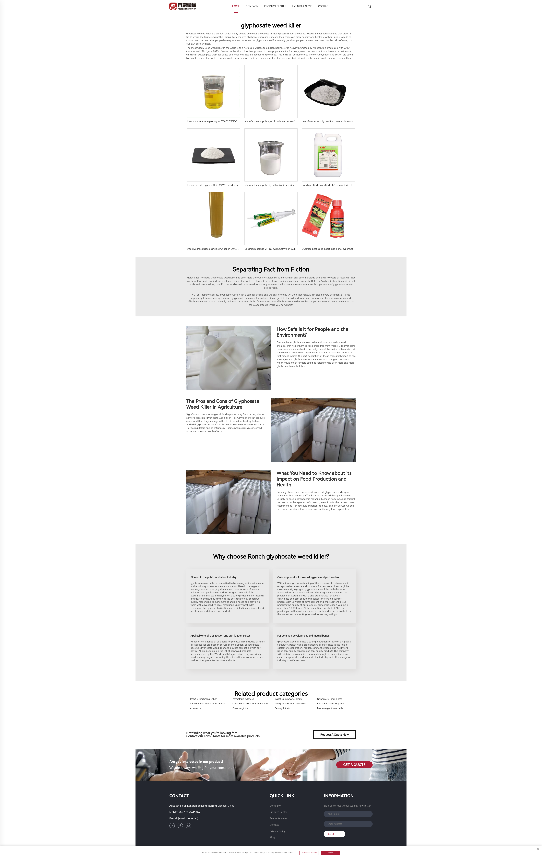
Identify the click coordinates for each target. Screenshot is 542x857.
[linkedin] (172, 825)
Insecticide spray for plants (288, 699)
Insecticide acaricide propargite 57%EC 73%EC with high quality (221, 121)
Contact (324, 6)
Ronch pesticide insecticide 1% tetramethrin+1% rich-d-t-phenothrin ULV (341, 185)
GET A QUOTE (354, 765)
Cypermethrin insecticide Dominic (207, 703)
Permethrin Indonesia (243, 699)
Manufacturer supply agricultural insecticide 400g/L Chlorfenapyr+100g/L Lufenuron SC (292, 121)
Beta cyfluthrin (282, 708)
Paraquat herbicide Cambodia (290, 703)
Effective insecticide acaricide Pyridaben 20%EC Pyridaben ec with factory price (230, 248)
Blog (272, 837)
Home (236, 6)
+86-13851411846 (189, 812)
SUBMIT (333, 834)
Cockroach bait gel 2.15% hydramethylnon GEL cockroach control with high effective (290, 248)
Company (252, 6)
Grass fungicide (240, 708)
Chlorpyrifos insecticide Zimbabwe (250, 703)
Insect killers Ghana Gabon (203, 699)
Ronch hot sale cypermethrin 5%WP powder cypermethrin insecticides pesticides (231, 185)
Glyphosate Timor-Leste (329, 699)
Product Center (275, 6)
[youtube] (188, 825)
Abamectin (195, 708)
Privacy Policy (277, 831)
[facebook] (180, 825)
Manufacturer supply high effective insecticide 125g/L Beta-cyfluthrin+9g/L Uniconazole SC (294, 185)
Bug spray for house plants (330, 703)
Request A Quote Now (334, 734)
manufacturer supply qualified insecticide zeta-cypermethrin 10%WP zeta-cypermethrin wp (351, 121)
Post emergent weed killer (330, 708)
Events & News (302, 6)
